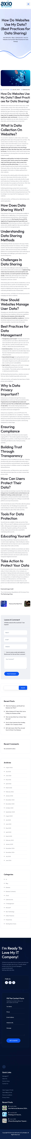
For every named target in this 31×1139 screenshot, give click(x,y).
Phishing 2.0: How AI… (15, 1115)
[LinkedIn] (10, 982)
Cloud (7, 895)
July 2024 (8, 856)
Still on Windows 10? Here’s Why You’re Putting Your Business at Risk (16, 712)
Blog (7, 883)
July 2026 (8, 771)
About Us (4, 1078)
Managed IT (5, 1076)
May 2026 (8, 779)
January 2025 (9, 844)
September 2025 (10, 812)
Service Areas (6, 1081)
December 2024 (10, 848)
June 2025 (8, 824)
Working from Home (11, 924)
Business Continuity (11, 891)
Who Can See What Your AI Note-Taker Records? (16, 718)
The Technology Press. (7, 594)
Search (23, 688)
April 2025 (8, 832)
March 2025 (9, 836)
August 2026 (9, 767)
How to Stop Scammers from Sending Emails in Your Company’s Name (15, 723)
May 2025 (8, 828)
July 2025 (8, 820)
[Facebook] (6, 982)
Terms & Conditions (7, 1095)
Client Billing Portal (7, 1092)
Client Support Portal (7, 1090)
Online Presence (10, 915)
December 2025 (10, 800)
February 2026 (10, 791)
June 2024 (8, 860)
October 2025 (9, 808)
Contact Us (5, 1083)
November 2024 (10, 852)
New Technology (10, 911)
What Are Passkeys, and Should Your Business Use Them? (15, 707)
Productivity (9, 919)
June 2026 (8, 775)
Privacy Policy (5, 1097)
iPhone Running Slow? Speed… (17, 1121)
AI (6, 879)
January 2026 (9, 796)
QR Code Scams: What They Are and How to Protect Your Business (15, 729)
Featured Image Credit (7, 589)
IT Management (10, 903)
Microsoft (8, 907)
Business (8, 887)
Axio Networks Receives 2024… (18, 1108)
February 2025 (10, 840)
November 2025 (10, 804)
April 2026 (8, 783)
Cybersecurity (26, 89)
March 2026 (9, 787)
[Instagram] (13, 982)
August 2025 (9, 816)
